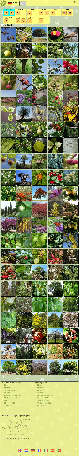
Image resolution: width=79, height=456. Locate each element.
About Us (7, 405)
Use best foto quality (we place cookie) (16, 438)
